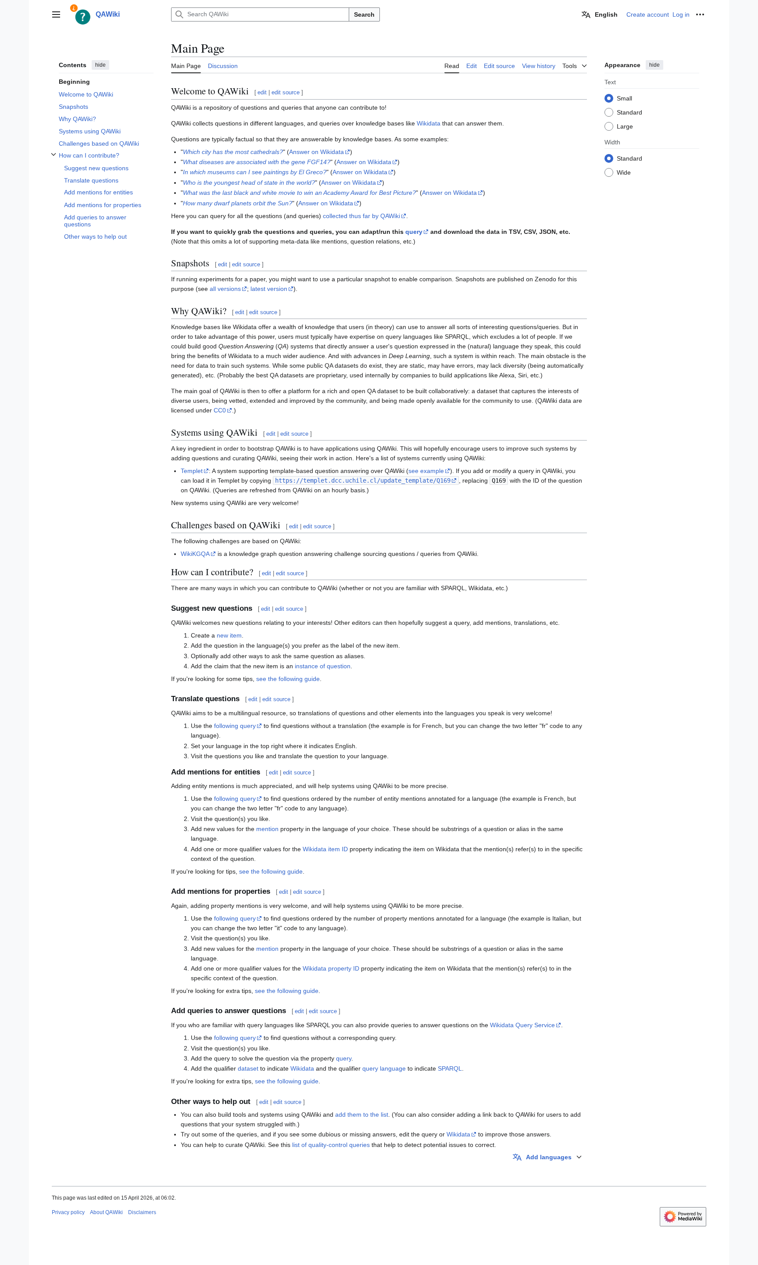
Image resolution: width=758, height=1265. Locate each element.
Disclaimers (142, 1212)
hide (100, 65)
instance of (310, 666)
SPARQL (450, 1068)
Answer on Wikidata (316, 151)
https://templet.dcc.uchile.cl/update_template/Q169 (363, 480)
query (413, 231)
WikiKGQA (195, 553)
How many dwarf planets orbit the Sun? (237, 203)
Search (364, 14)
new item (229, 635)
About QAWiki (106, 1212)
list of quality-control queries (331, 1144)
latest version (268, 288)
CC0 (220, 410)
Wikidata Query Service (522, 1024)
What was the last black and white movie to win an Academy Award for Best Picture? (299, 192)
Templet (192, 470)
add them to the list (361, 1114)
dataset (248, 1068)
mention (267, 828)
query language (384, 1068)
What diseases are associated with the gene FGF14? (256, 161)
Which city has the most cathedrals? (233, 151)
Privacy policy (68, 1212)
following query (235, 725)
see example (426, 470)
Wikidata (428, 123)
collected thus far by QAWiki (361, 215)
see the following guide (288, 678)
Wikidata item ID (325, 849)
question (338, 666)
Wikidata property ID (331, 968)
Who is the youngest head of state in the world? (249, 182)
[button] (56, 14)
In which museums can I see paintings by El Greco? (254, 172)
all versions (225, 288)
